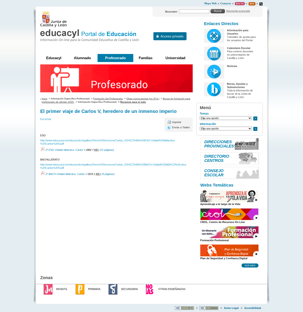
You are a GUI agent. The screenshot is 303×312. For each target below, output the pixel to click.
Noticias (232, 66)
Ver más (250, 265)
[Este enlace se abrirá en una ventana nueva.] (261, 4)
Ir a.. (255, 118)
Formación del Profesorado (108, 98)
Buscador (171, 11)
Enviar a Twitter (181, 127)
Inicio (44, 98)
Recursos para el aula (133, 102)
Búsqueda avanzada (238, 10)
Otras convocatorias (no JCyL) (142, 98)
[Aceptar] (217, 11)
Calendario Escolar (238, 48)
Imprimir (176, 122)
